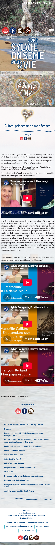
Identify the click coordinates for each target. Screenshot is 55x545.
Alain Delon (8, 471)
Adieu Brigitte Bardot (12, 459)
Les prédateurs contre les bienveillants (19, 467)
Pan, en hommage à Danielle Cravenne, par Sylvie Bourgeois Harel (23, 434)
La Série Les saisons (27, 530)
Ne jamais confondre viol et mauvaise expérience (23, 476)
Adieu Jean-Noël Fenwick (14, 454)
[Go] (3, 73)
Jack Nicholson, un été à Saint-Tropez (19, 491)
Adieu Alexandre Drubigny (14, 450)
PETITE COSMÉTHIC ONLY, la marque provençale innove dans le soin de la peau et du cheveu (26, 440)
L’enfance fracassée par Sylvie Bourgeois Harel (22, 446)
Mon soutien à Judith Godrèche (16, 480)
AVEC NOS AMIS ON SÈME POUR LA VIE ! (19, 526)
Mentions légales (26, 518)
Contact (48, 3)
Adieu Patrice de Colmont (14, 463)
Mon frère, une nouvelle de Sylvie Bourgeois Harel (23, 424)
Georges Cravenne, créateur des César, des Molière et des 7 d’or (27, 485)
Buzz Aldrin (8, 429)
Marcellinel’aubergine (16, 522)
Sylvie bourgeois (42, 526)
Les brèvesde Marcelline (38, 522)
